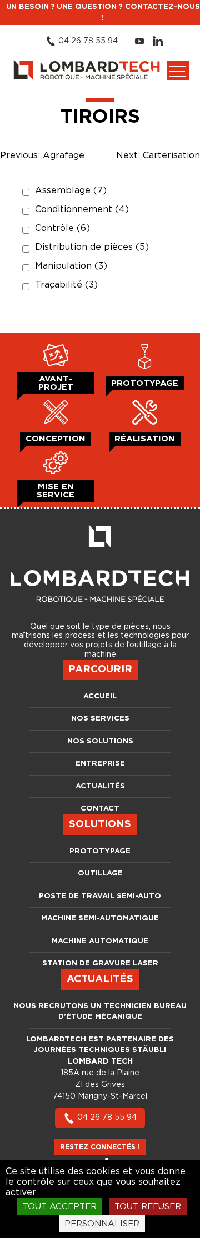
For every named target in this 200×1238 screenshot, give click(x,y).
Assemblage (71, 190)
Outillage (100, 873)
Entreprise (100, 763)
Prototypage (100, 851)
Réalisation (144, 439)
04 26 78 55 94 (107, 1117)
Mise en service (55, 490)
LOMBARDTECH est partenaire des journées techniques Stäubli (100, 1045)
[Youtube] (140, 41)
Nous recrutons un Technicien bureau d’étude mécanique (100, 1012)
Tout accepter (60, 1206)
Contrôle (62, 228)
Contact (100, 808)
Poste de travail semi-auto (100, 896)
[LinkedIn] (159, 41)
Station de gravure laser (100, 963)
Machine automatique (100, 941)
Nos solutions (100, 741)
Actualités (100, 786)
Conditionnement (82, 209)
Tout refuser (147, 1206)
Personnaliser (101, 1224)
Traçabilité (66, 284)
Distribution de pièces (92, 247)
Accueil (100, 696)
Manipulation (71, 265)
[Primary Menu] (178, 70)
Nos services (100, 718)
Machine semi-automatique (100, 918)
